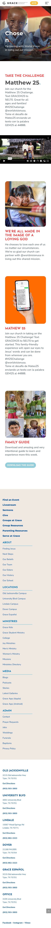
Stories (6, 688)
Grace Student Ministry (14, 632)
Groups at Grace (12, 520)
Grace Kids (8, 627)
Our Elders (8, 569)
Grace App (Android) (13, 703)
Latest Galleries (10, 693)
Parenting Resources (15, 530)
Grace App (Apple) (12, 698)
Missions (7, 659)
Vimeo (27, 923)
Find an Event (11, 500)
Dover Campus (10, 609)
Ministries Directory (12, 664)
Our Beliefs (8, 559)
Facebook (7, 923)
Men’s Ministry (9, 648)
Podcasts (7, 682)
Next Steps (8, 554)
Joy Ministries (9, 643)
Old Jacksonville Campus (15, 593)
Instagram (18, 923)
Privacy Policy (9, 748)
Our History (8, 575)
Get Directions (9, 783)
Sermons (8, 510)
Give (34, 3)
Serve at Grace (11, 536)
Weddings (8, 732)
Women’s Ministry (11, 653)
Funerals (7, 738)
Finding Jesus (9, 548)
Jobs (5, 727)
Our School (8, 580)
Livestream (9, 505)
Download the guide (20, 465)
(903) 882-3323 (10, 838)
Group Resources (13, 525)
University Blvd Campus (14, 598)
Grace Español (10, 614)
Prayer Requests (11, 722)
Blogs (5, 677)
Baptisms (7, 743)
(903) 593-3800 (10, 788)
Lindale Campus (10, 603)
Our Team (7, 564)
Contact (6, 716)
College (6, 638)
